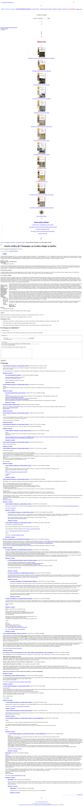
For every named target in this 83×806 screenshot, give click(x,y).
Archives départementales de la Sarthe (18, 775)
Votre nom (6, 338)
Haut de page (80, 794)
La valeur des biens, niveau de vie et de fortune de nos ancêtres (41, 194)
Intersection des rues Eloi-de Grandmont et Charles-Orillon (20, 681)
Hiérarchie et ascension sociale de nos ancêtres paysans (41, 126)
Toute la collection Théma (41, 216)
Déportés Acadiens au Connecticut (15, 648)
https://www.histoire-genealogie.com (41, 801)
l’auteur (28, 310)
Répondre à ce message (7, 373)
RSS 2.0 (28, 804)
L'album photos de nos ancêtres (46, 8)
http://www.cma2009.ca (7, 499)
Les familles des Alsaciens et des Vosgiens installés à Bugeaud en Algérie (43, 226)
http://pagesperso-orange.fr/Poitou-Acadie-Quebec (17, 627)
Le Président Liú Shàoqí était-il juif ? (43, 229)
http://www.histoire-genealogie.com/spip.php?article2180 (16, 471)
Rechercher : (35, 18)
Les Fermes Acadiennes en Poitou (17, 535)
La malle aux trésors (35, 8)
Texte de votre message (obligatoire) (8, 344)
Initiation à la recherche (57, 8)
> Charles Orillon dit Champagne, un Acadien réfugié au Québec (16, 685)
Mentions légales (37, 804)
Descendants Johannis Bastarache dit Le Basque (15, 392)
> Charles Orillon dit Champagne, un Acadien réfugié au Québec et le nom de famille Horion (24, 718)
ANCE (6, 609)
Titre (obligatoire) (4, 343)
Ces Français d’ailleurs (20, 242)
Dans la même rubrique (41, 222)
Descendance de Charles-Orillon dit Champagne (20, 706)
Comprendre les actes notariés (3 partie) (41, 112)
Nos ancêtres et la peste (41, 168)
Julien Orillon (8, 752)
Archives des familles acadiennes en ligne (11, 404)
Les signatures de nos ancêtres (41, 181)
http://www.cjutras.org (17, 748)
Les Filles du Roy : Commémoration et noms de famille (42, 224)
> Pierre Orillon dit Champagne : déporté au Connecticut (14, 633)
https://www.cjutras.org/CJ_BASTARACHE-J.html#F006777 (17, 399)
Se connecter (31, 338)
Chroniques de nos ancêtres (9, 242)
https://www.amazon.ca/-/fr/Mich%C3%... (13, 377)
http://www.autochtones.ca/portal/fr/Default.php (44, 543)
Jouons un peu (65, 8)
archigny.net (13, 508)
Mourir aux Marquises (42, 233)
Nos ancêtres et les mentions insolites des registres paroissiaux (41, 207)
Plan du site (32, 804)
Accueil (2, 8)
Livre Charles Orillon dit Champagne (13, 375)
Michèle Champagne (14, 251)
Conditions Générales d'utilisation (46, 804)
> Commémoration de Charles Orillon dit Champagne (14, 675)
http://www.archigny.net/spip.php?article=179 (70, 505)
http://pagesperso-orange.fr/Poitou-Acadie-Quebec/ (19, 530)
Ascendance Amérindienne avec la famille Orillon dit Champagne (16, 539)
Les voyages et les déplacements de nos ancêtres (41, 98)
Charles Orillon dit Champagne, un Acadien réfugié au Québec (16, 365)
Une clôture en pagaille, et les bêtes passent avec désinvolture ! (43, 231)
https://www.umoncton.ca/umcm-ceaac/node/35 (14, 397)
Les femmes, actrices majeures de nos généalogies (41, 70)
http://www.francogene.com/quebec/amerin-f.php (21, 544)
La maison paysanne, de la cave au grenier (41, 84)
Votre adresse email (7, 339)
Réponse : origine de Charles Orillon (18, 629)
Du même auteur (14, 27)
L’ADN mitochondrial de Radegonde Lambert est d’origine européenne (22, 560)
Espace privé (55, 804)
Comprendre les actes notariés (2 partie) (41, 140)
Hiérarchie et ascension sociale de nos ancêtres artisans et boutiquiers (41, 58)
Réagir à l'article (4, 28)
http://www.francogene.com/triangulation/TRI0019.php (32, 563)
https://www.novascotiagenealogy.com (10, 407)
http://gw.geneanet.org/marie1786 (33, 528)
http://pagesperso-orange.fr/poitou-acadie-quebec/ (17, 518)
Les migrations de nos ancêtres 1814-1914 (41, 154)
